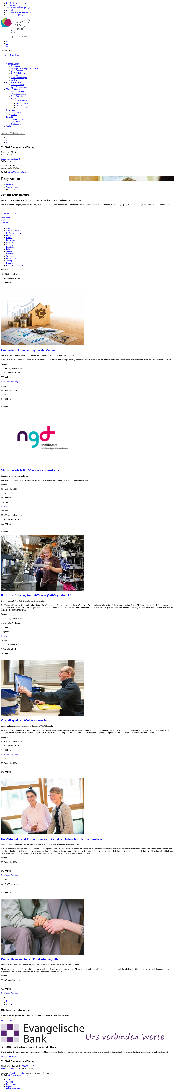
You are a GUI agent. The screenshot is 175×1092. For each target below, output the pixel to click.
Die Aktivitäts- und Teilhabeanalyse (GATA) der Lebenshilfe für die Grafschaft (53, 839)
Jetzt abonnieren (7, 1020)
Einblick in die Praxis (14, 265)
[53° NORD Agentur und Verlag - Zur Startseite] (15, 37)
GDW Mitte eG (28, 1066)
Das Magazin (21, 101)
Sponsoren (15, 121)
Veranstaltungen (12, 64)
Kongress (10, 263)
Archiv (14, 80)
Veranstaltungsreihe (14, 231)
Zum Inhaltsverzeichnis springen (19, 12)
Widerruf (9, 1082)
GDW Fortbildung (13, 233)
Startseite (9, 185)
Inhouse (14, 75)
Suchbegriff (6, 50)
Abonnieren (16, 112)
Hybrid (9, 238)
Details (4, 506)
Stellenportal (16, 124)
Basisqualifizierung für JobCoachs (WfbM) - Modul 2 (36, 595)
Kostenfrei (10, 240)
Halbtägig (10, 247)
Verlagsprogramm (18, 94)
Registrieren (14, 55)
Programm (15, 66)
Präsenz (9, 249)
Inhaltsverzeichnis (13, 1089)
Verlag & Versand (13, 89)
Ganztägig (10, 244)
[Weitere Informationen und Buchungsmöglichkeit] (42, 344)
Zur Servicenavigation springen (19, 3)
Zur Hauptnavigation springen (18, 8)
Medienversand (17, 91)
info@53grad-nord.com (17, 172)
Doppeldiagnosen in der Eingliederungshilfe (30, 959)
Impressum (10, 1086)
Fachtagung (11, 258)
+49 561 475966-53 (16, 1073)
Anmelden (5, 55)
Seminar (9, 254)
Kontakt (9, 117)
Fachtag (9, 235)
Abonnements (22, 103)
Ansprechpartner (18, 119)
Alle (8, 228)
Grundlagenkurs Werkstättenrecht (24, 720)
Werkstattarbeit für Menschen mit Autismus (30, 470)
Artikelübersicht (17, 84)
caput (13, 98)
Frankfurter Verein (18, 96)
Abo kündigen (22, 108)
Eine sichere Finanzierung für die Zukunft (29, 350)
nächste (9, 1004)
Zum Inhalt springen (14, 10)
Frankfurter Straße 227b (10, 159)
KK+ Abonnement (18, 87)
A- (7, 41)
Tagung (9, 261)
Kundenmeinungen (19, 78)
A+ (7, 46)
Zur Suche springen (14, 5)
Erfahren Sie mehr (8, 1056)
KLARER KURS (13, 82)
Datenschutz (11, 1084)
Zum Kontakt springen (15, 15)
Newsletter (10, 110)
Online (9, 251)
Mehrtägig (10, 242)
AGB (8, 1079)
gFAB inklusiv (17, 71)
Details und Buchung (9, 381)
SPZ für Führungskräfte (20, 73)
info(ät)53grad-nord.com (18, 1075)
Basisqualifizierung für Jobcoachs (24, 68)
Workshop (10, 256)
